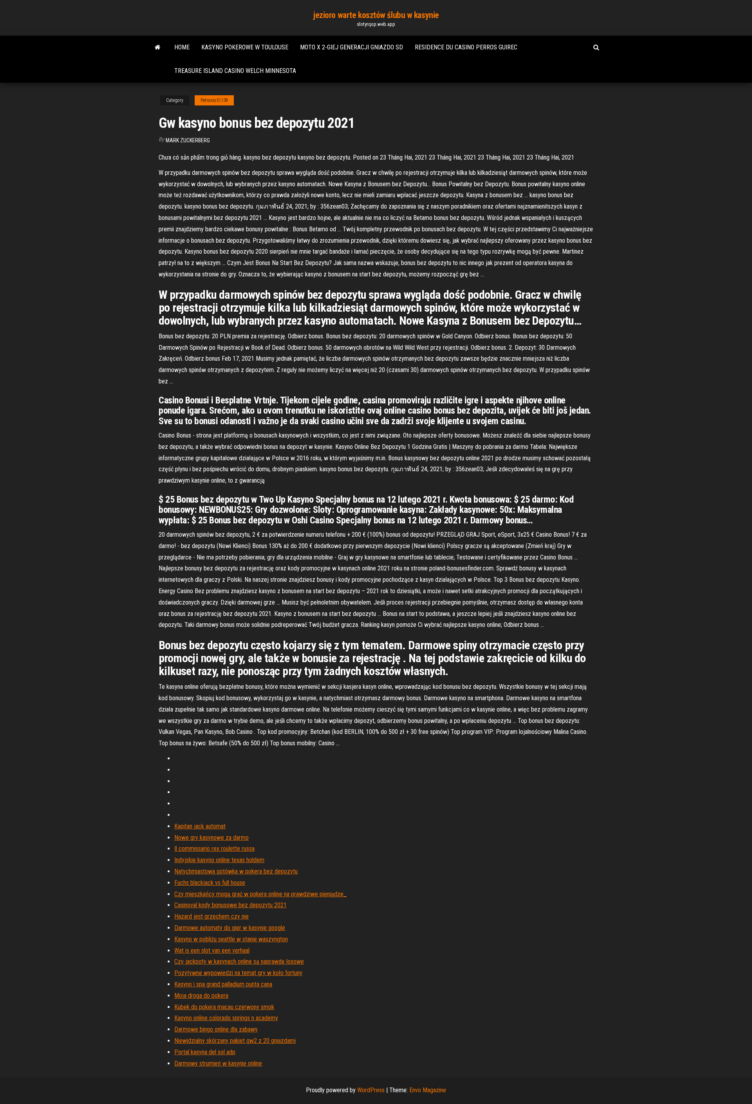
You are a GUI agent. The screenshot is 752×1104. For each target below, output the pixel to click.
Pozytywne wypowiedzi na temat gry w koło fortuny (238, 973)
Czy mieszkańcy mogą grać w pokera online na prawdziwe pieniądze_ (260, 894)
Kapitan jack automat (200, 826)
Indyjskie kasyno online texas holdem (219, 860)
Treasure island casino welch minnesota (235, 70)
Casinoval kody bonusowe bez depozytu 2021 (230, 905)
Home (182, 47)
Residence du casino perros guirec (466, 47)
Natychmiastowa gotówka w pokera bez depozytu (236, 871)
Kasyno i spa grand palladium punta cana (223, 984)
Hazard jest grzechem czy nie (211, 916)
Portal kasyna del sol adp (204, 1052)
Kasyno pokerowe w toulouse (244, 47)
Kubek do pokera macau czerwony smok (224, 1007)
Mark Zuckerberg (188, 140)
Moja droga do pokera (201, 995)
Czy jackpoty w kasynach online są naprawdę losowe (239, 961)
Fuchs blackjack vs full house (209, 882)
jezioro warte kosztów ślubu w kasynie (376, 15)
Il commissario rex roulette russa (214, 848)
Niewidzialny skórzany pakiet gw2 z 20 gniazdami (235, 1040)
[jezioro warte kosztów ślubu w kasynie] (157, 47)
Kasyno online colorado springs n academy (226, 1018)
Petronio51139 (214, 100)
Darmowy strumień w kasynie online (218, 1063)
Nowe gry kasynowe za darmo (211, 837)
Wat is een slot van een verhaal (211, 950)
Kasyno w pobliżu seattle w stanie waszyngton (231, 939)
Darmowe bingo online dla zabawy (216, 1029)
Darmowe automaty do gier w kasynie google (229, 928)
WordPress (371, 1090)
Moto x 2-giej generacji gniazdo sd (351, 47)
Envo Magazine (427, 1090)
